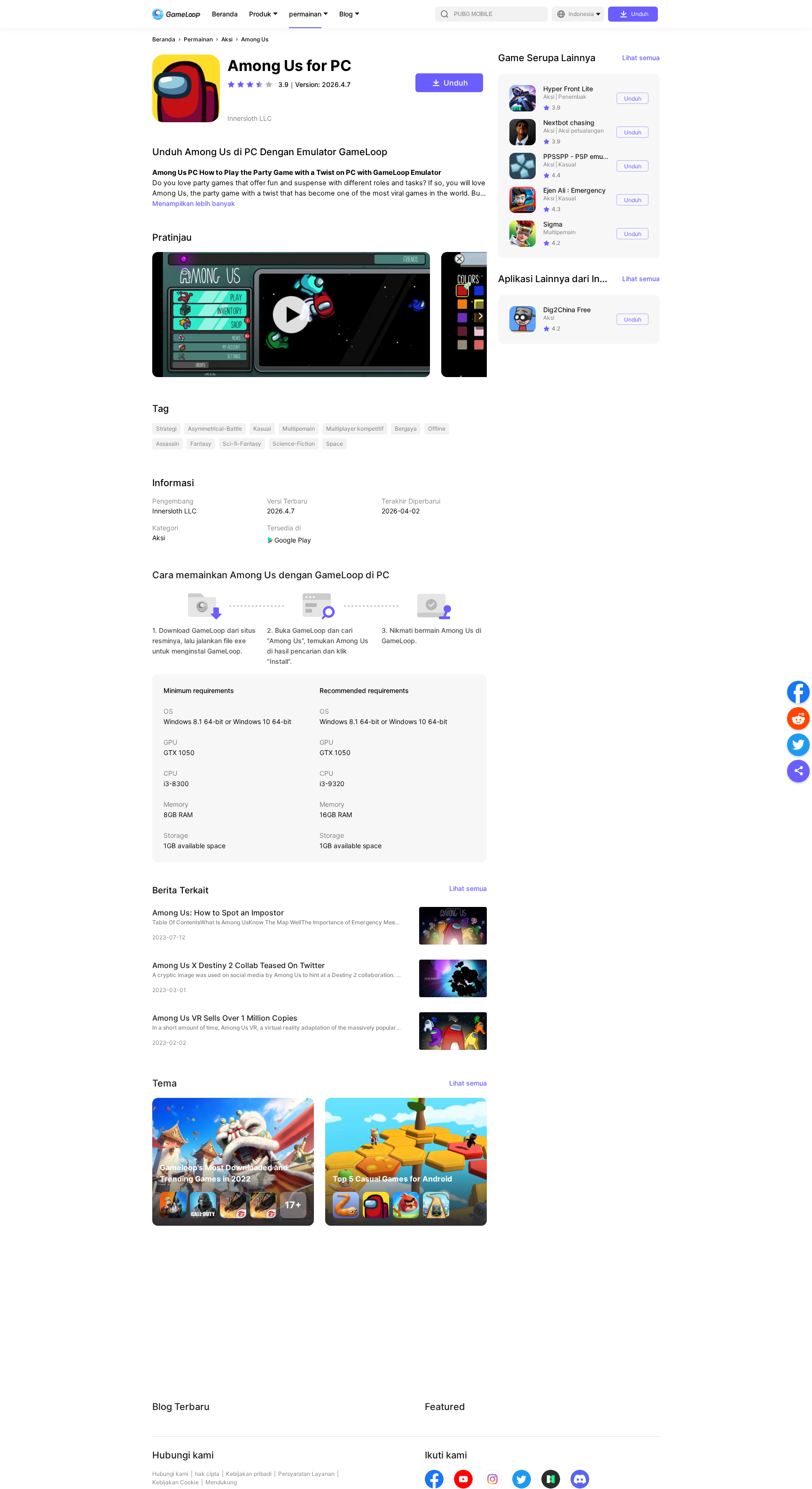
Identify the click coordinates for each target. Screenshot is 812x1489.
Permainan (198, 39)
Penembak (572, 96)
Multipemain (559, 232)
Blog (346, 14)
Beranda (225, 14)
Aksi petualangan (581, 130)
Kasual (567, 164)
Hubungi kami (170, 1473)
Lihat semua (641, 58)
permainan (305, 14)
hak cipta (207, 1473)
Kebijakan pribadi (249, 1473)
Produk (260, 14)
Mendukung (221, 1482)
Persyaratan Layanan (306, 1473)
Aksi (227, 39)
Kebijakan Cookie (175, 1482)
